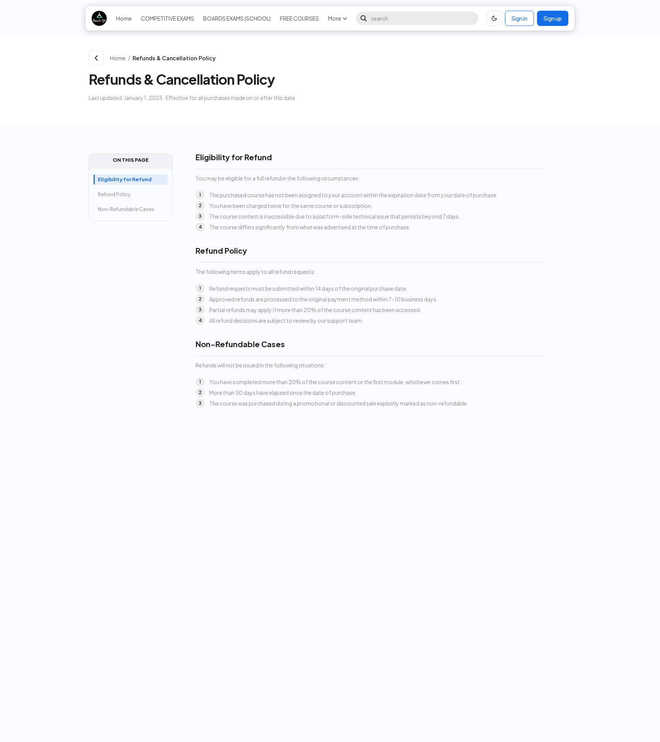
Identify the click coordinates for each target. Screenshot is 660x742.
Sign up (553, 18)
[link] (350, 58)
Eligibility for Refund (125, 179)
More (334, 18)
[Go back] (96, 58)
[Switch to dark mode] (494, 18)
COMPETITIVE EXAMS (167, 18)
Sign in (519, 18)
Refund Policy (114, 194)
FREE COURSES (299, 18)
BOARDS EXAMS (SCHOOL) (237, 18)
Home (124, 18)
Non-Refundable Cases (126, 209)
